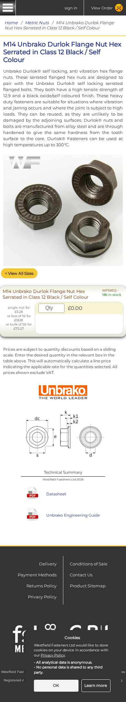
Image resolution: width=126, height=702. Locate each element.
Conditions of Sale (89, 563)
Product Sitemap (88, 585)
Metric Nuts (37, 22)
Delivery (48, 563)
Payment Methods (37, 574)
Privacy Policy (42, 596)
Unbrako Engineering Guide (73, 515)
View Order (102, 7)
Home (11, 22)
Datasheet (56, 493)
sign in (71, 7)
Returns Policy (41, 585)
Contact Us (81, 574)
